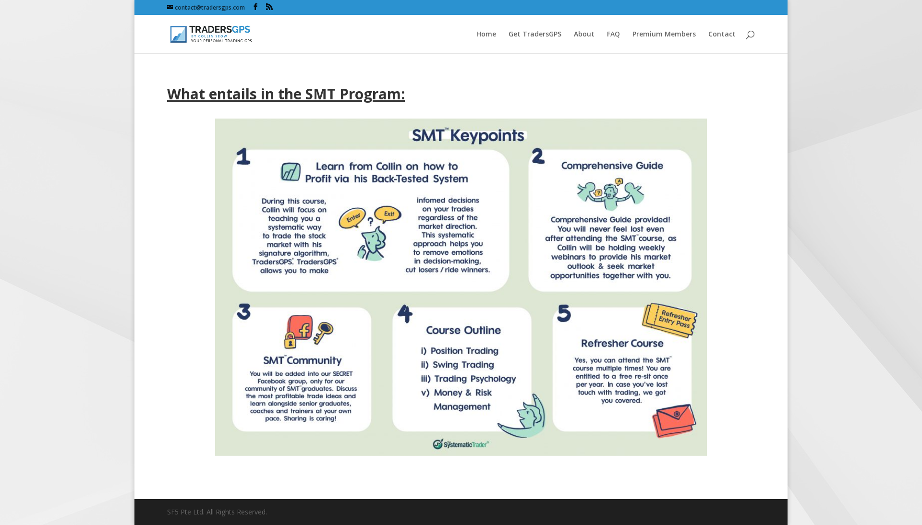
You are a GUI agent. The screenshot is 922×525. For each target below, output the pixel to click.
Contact (722, 34)
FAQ (613, 34)
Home (486, 34)
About (584, 34)
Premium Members (664, 34)
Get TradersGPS (535, 34)
